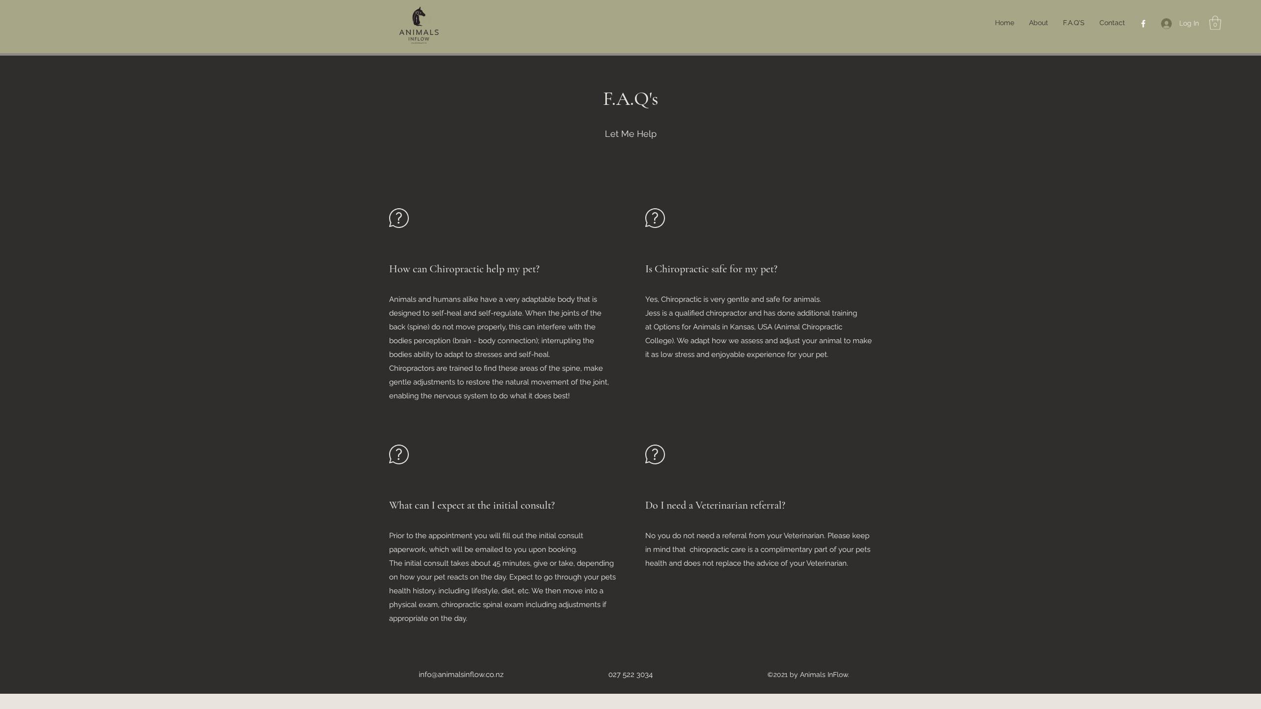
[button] (1215, 23)
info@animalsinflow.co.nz (461, 674)
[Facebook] (1143, 24)
